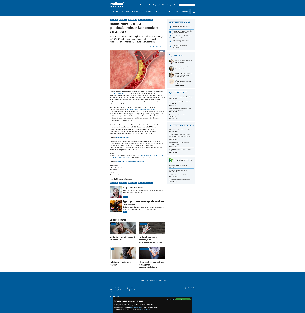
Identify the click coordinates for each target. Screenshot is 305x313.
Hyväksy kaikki (183, 299)
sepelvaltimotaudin (119, 93)
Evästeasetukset (170, 299)
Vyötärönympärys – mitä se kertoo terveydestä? (130, 161)
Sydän (112, 12)
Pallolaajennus (123, 19)
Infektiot (135, 12)
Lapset (176, 12)
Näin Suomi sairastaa (122, 137)
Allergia (158, 12)
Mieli (170, 12)
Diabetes (149, 12)
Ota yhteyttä (157, 5)
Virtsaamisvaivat (144, 248)
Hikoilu (113, 223)
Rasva (125, 211)
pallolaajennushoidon (148, 109)
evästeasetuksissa (145, 309)
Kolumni (125, 197)
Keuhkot (119, 12)
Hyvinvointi (185, 12)
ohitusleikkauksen (133, 109)
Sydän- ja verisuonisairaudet (145, 19)
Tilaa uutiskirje (167, 5)
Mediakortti (143, 5)
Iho (164, 12)
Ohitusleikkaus (113, 19)
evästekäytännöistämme (136, 307)
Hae (175, 5)
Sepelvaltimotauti (132, 19)
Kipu (142, 12)
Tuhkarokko (143, 223)
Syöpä (127, 12)
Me (150, 5)
